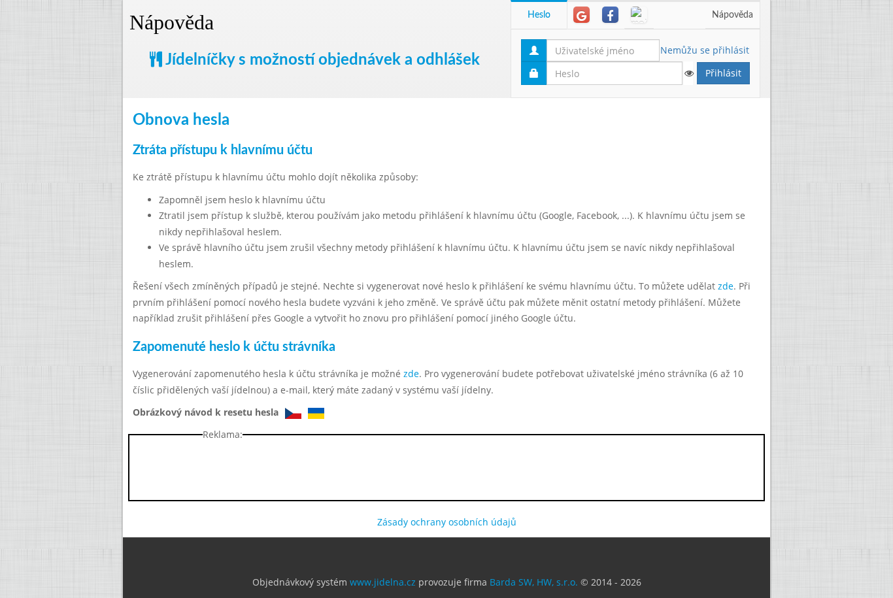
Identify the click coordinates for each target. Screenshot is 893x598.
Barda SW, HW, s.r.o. (534, 582)
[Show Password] (688, 73)
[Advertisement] (822, 196)
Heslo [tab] (539, 15)
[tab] (581, 14)
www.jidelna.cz (383, 582)
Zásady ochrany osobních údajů (446, 522)
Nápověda (171, 22)
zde (725, 286)
